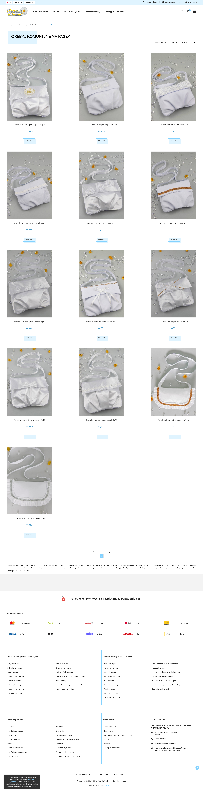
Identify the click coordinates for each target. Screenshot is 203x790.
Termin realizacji (151, 2)
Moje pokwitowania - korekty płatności (119, 735)
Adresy (106, 739)
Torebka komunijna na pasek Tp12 (29, 420)
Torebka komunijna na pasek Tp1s (29, 518)
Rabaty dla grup (13, 756)
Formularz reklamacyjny (65, 752)
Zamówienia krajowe (15, 748)
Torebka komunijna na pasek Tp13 (101, 420)
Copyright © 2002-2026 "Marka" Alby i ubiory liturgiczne (101, 781)
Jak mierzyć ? (12, 735)
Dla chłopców (59, 11)
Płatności (59, 727)
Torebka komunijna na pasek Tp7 (101, 223)
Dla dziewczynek (40, 11)
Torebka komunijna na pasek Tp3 (29, 124)
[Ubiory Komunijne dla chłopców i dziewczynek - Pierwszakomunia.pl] (17, 11)
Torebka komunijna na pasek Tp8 (173, 223)
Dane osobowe (110, 727)
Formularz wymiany (63, 748)
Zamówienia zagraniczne (17, 752)
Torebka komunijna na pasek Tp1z (173, 420)
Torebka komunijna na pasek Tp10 (101, 321)
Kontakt (10, 727)
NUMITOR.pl (109, 785)
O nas (9, 743)
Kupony (107, 743)
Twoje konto (192, 2)
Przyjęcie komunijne (115, 11)
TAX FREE (59, 743)
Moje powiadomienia (112, 748)
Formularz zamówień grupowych (68, 756)
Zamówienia (108, 731)
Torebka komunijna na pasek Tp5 (173, 124)
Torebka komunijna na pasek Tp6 (29, 223)
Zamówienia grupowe (173, 2)
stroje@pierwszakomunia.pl (165, 743)
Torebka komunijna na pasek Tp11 (173, 321)
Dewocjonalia (76, 11)
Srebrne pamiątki (94, 11)
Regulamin (60, 731)
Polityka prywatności (64, 735)
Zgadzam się (29, 786)
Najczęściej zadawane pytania (67, 739)
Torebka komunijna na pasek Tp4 (101, 124)
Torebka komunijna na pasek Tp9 (29, 321)
